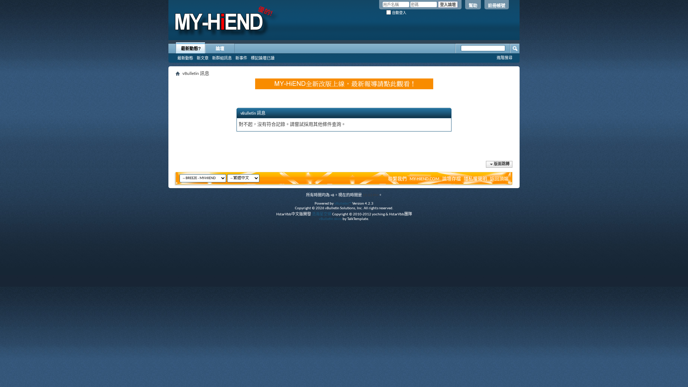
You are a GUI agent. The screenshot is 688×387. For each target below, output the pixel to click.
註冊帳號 (496, 5)
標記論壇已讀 (262, 58)
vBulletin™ (343, 204)
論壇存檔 (451, 179)
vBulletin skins (330, 219)
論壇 (220, 48)
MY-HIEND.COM (424, 179)
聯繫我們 (397, 179)
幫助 (473, 5)
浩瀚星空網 (321, 214)
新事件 (241, 58)
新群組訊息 (222, 58)
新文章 (203, 58)
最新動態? (191, 48)
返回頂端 (499, 179)
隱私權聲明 (475, 179)
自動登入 (398, 13)
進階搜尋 (504, 58)
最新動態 (185, 58)
